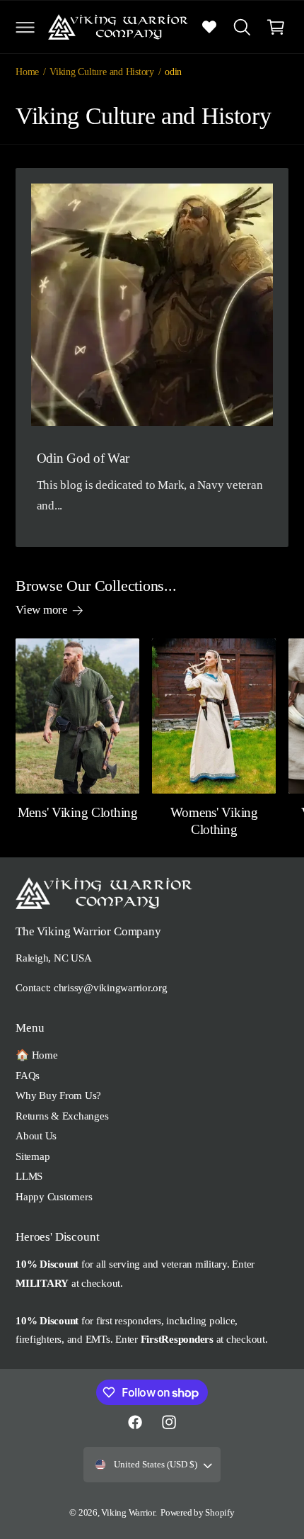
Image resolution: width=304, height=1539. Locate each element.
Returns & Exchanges (62, 1116)
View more (42, 609)
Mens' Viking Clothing (78, 812)
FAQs (28, 1075)
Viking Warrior (128, 1513)
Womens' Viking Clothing (214, 821)
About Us (36, 1135)
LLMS (29, 1176)
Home (27, 71)
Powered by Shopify (197, 1513)
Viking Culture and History (101, 71)
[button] (25, 27)
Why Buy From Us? (58, 1095)
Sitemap (32, 1156)
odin (173, 71)
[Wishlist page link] (209, 27)
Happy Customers (54, 1196)
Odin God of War (83, 458)
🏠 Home (37, 1055)
